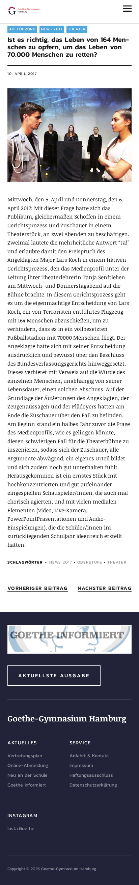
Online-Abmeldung (27, 765)
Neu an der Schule (27, 775)
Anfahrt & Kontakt (89, 755)
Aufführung (22, 29)
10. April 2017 (22, 73)
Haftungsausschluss (91, 775)
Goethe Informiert (26, 785)
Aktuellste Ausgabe (54, 675)
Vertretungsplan (24, 755)
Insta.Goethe (20, 828)
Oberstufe (89, 562)
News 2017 (51, 29)
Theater (77, 29)
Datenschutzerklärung (93, 785)
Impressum (81, 765)
